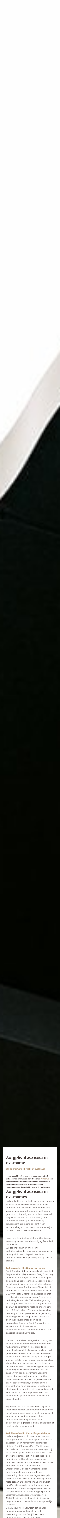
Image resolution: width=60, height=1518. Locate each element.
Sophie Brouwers (14, 1169)
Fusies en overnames (35, 1169)
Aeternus (45, 1178)
